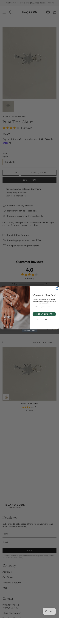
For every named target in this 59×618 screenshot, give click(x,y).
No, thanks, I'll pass (44, 320)
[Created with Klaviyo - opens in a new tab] (29, 330)
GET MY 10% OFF (44, 314)
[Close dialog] (57, 288)
